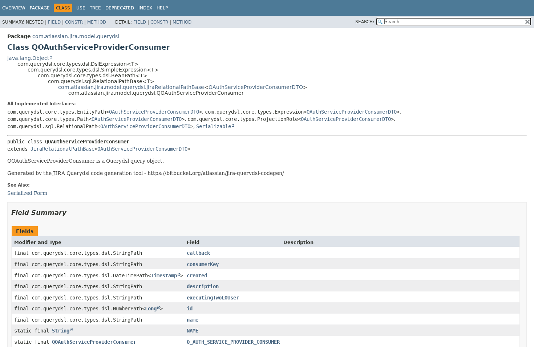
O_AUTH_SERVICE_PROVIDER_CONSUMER (233, 342)
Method (96, 22)
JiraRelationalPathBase (62, 149)
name (192, 320)
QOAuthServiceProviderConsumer (94, 342)
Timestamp (164, 275)
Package (40, 8)
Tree (95, 8)
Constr (74, 22)
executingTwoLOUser (213, 298)
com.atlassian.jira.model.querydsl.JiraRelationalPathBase (131, 87)
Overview (13, 8)
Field (54, 22)
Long (151, 308)
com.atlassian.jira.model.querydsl (75, 36)
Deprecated (119, 8)
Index (145, 8)
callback (198, 253)
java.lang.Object (28, 58)
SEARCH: (364, 21)
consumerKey (203, 264)
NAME (192, 331)
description (203, 286)
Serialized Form (27, 193)
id (190, 308)
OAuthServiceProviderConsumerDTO (256, 87)
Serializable (213, 126)
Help (162, 8)
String (60, 331)
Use (80, 8)
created (197, 275)
